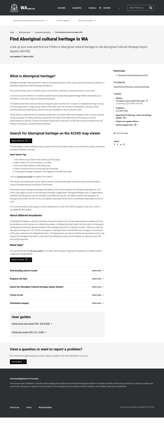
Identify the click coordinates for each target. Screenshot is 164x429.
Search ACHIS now (17, 141)
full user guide (36, 250)
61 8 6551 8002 (122, 110)
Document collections (42, 32)
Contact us (92, 8)
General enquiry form (124, 125)
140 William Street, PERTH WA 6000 (130, 101)
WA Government (85, 20)
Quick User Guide (24, 176)
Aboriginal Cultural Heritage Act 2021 (133, 75)
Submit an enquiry (17, 260)
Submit (151, 8)
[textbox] (112, 8)
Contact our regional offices (127, 121)
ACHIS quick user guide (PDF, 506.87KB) (31, 323)
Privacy (29, 407)
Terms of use (14, 407)
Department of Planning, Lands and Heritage (131, 86)
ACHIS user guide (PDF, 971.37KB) (28, 332)
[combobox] (112, 8)
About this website (45, 407)
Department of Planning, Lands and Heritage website (133, 116)
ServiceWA (61, 8)
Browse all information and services (28, 20)
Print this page (122, 133)
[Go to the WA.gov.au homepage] (22, 7)
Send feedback (16, 362)
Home (12, 32)
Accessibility (76, 8)
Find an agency (63, 20)
